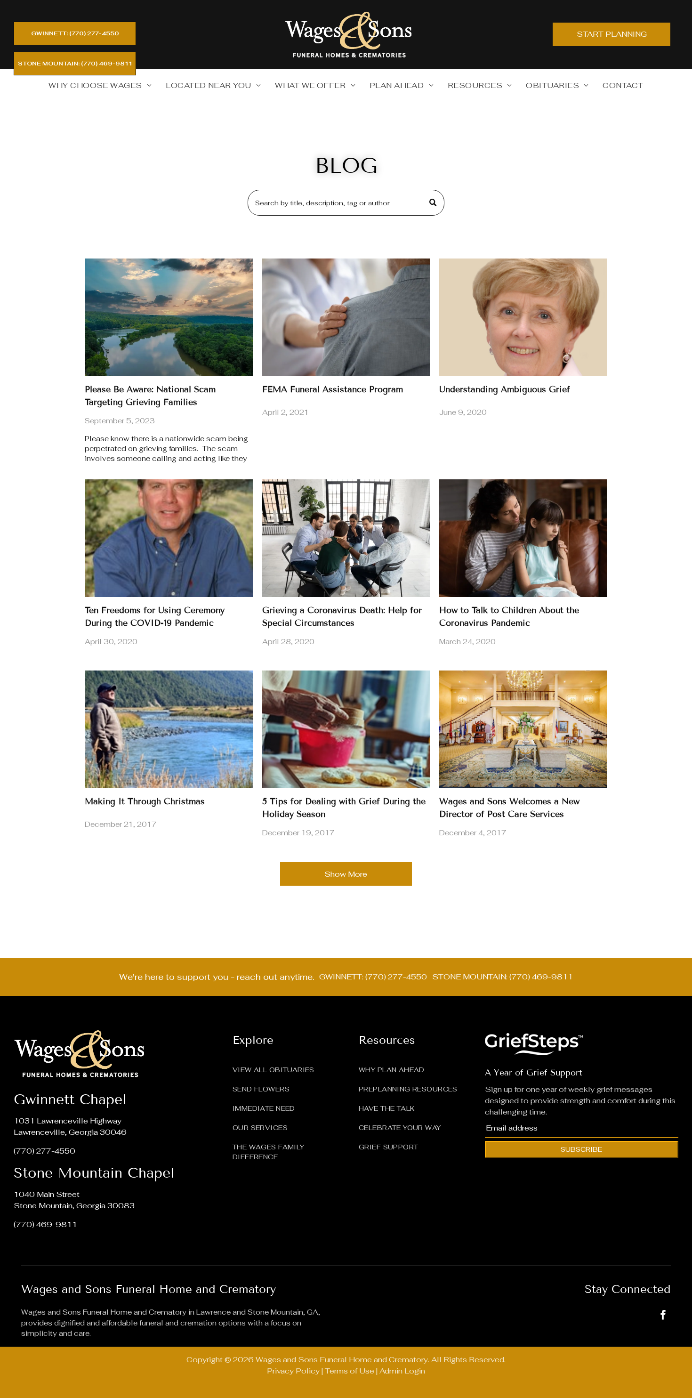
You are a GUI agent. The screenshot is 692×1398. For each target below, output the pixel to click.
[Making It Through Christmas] (168, 729)
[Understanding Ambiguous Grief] (523, 317)
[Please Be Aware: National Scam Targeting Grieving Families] (168, 317)
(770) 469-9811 (45, 1224)
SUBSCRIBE (581, 1149)
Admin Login (402, 1371)
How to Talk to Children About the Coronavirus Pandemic (509, 616)
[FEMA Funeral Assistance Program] (346, 317)
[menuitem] (100, 86)
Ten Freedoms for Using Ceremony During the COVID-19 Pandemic (155, 616)
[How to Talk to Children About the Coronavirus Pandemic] (523, 538)
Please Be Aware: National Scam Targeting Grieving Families (150, 395)
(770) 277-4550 (44, 1151)
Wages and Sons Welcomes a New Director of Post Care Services (509, 807)
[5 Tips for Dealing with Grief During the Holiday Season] (346, 729)
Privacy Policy (293, 1371)
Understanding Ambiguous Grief (504, 389)
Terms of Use (349, 1371)
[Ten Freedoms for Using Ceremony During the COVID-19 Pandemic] (168, 538)
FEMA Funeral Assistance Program (332, 389)
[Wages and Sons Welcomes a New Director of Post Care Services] (523, 729)
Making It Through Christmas (145, 801)
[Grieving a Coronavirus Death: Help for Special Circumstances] (346, 538)
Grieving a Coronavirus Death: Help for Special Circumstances (342, 616)
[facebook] (663, 1316)
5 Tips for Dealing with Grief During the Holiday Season (344, 807)
